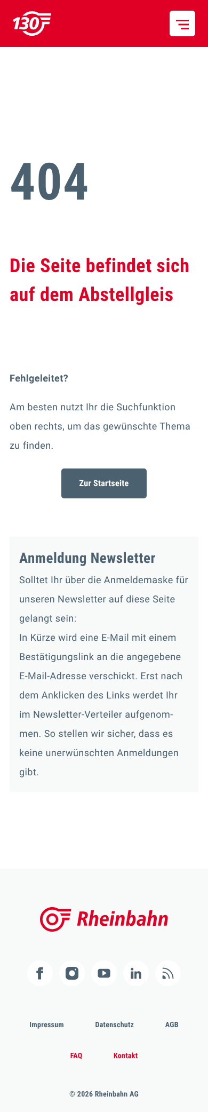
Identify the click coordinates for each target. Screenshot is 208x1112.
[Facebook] (40, 973)
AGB (172, 1025)
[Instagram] (72, 973)
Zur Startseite (104, 483)
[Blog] (168, 973)
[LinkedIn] (136, 973)
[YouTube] (104, 973)
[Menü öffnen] (182, 23)
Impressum (46, 1025)
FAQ (76, 1056)
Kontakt (126, 1056)
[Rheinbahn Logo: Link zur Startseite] (32, 23)
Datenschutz (114, 1025)
